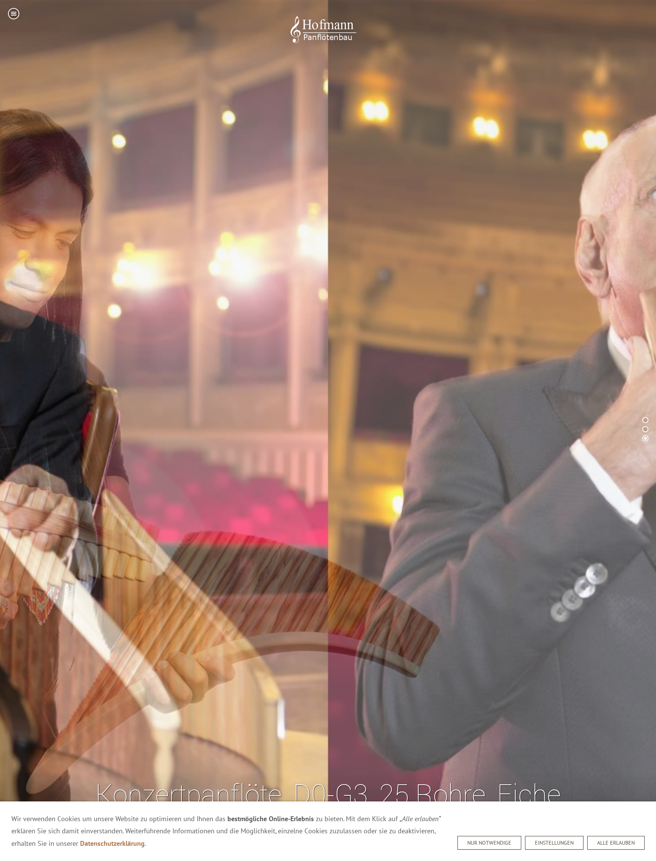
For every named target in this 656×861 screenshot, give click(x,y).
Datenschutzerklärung (112, 843)
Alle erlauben (616, 842)
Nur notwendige (489, 842)
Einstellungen (554, 842)
